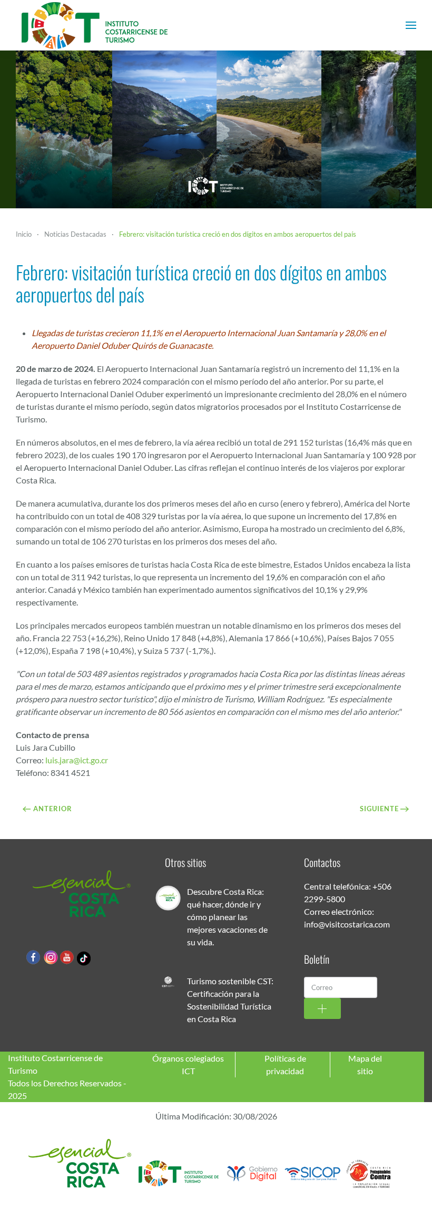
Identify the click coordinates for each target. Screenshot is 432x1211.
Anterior (52, 808)
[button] (411, 25)
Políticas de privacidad (285, 1064)
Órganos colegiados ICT (188, 1064)
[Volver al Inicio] (95, 25)
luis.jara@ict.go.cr (76, 760)
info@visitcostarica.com (347, 924)
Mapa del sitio (365, 1064)
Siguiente (379, 808)
